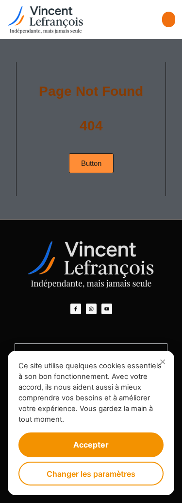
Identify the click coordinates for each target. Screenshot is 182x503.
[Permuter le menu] (168, 19)
